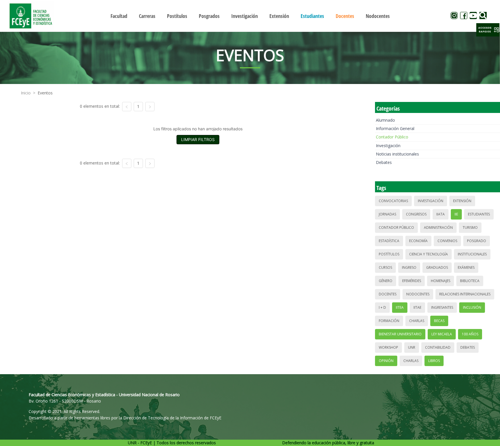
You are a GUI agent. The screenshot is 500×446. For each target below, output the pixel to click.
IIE (456, 214)
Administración (438, 227)
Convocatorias (393, 200)
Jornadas (387, 214)
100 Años (470, 334)
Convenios (447, 240)
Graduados (437, 267)
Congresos (416, 214)
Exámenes (466, 267)
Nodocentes (417, 294)
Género (385, 280)
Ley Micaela (441, 334)
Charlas (416, 320)
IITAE (417, 307)
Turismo (470, 227)
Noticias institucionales (397, 154)
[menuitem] (119, 16)
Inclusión (472, 307)
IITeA (400, 307)
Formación (389, 320)
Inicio (26, 93)
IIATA (440, 214)
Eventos (45, 93)
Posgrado (476, 240)
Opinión (386, 360)
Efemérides (411, 280)
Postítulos (389, 254)
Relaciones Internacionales (464, 294)
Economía (418, 240)
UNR (411, 347)
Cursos (385, 267)
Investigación (388, 145)
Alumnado (385, 120)
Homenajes (440, 280)
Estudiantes (479, 214)
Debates (384, 162)
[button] (487, 29)
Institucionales (472, 254)
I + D (382, 307)
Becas (439, 320)
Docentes (387, 294)
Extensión (462, 200)
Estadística (389, 240)
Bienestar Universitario (400, 334)
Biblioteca (469, 280)
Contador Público (392, 137)
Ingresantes (442, 307)
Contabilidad (438, 347)
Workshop (388, 347)
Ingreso (409, 267)
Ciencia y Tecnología (428, 254)
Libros (434, 360)
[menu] (250, 15)
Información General (395, 128)
